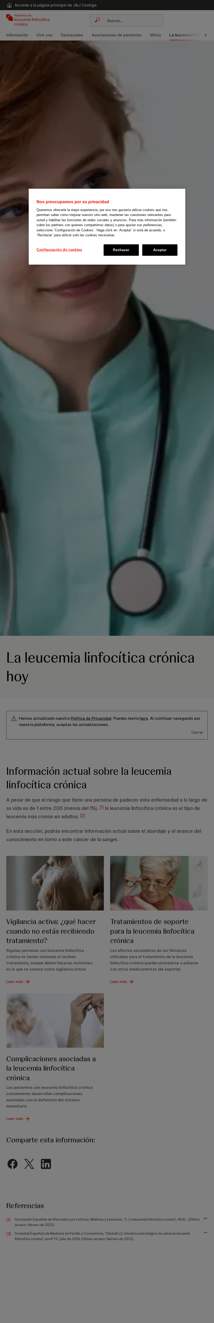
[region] (107, 226)
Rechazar (121, 250)
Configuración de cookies (59, 250)
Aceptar (160, 250)
